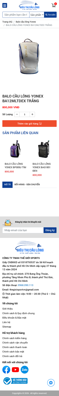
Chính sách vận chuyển (15, 342)
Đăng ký (50, 230)
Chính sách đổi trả (12, 356)
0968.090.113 (25, 285)
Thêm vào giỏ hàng (28, 123)
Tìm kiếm (51, 14)
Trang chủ (7, 21)
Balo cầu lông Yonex (26, 21)
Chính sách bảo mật (13, 351)
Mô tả (7, 184)
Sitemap (6, 326)
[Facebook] (6, 370)
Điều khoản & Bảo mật (14, 317)
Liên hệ (6, 322)
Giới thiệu (7, 308)
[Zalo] (24, 370)
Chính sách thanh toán (14, 347)
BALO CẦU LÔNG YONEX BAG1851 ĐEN (42, 167)
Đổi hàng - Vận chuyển (27, 184)
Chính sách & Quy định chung (18, 313)
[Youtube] (15, 370)
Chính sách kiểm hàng (14, 338)
